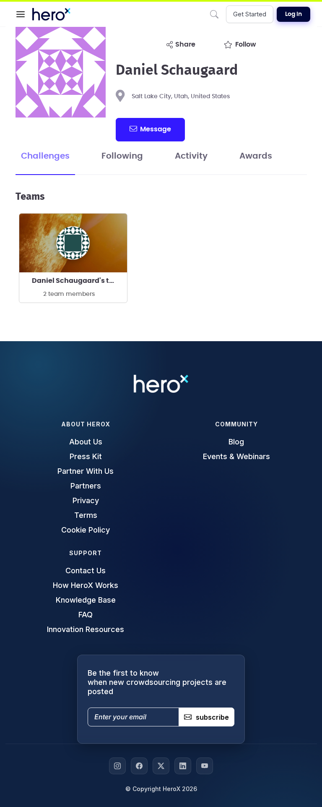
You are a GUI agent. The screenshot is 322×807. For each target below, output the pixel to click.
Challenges (45, 156)
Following (122, 156)
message (155, 129)
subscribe (212, 717)
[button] (20, 14)
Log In (293, 14)
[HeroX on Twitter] (161, 765)
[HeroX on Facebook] (139, 765)
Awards (255, 156)
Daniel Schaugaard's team (78, 280)
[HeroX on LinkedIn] (182, 765)
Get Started (249, 14)
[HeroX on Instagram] (117, 765)
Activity (191, 156)
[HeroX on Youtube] (204, 765)
